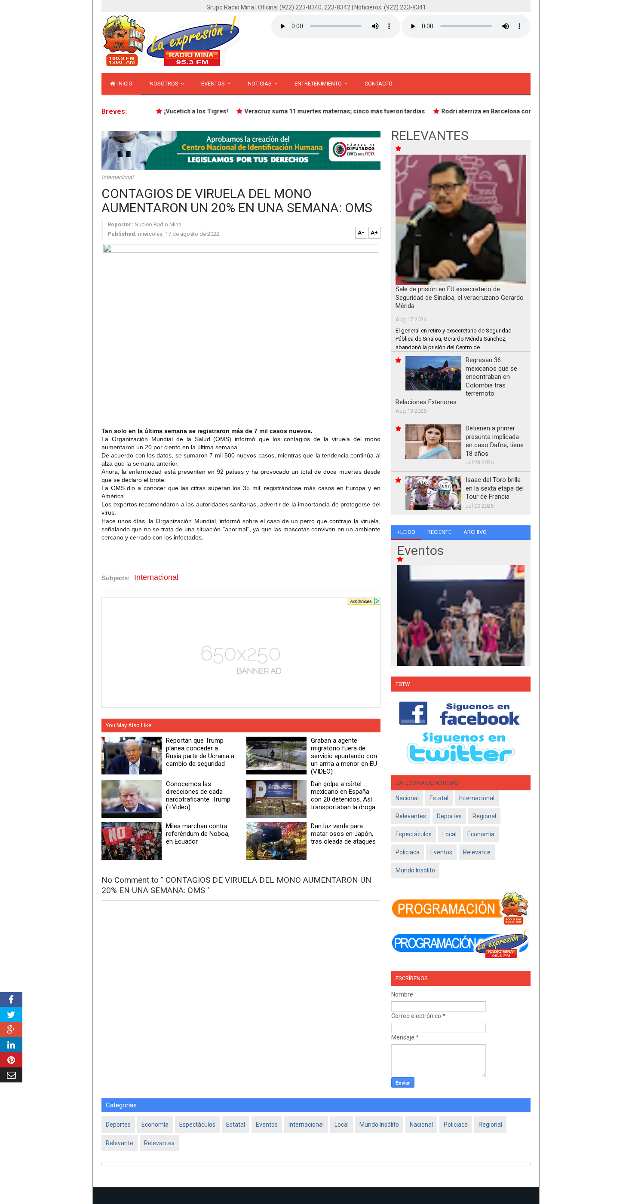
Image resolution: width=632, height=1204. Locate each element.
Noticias (260, 83)
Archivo (475, 532)
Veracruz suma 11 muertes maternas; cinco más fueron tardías (323, 111)
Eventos (213, 83)
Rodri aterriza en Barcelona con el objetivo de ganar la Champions (524, 111)
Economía (480, 834)
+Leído (406, 532)
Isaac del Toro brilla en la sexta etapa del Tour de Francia (495, 488)
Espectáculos (414, 834)
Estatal (439, 798)
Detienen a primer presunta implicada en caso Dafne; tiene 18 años (495, 440)
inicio (124, 83)
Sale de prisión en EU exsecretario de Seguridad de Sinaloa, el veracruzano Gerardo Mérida (460, 297)
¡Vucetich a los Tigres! (185, 111)
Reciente (439, 532)
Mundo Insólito (415, 870)
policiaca (408, 852)
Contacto (379, 83)
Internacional (117, 177)
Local (449, 834)
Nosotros (165, 83)
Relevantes (411, 816)
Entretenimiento (319, 83)
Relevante (477, 852)
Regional (484, 816)
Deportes (449, 816)
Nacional (407, 798)
